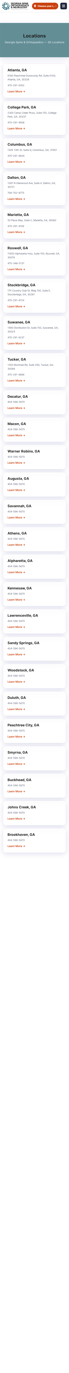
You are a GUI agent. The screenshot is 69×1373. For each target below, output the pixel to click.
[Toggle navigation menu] (63, 6)
